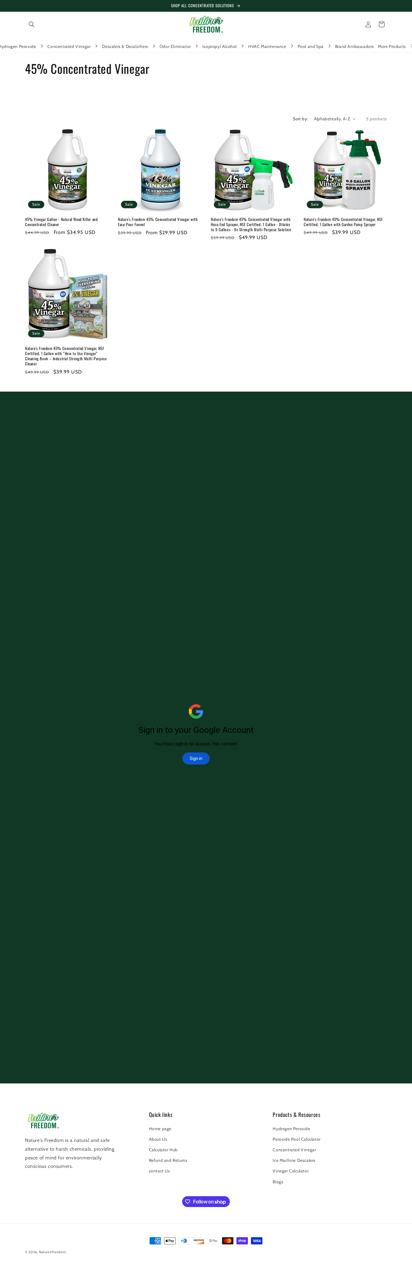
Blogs (278, 1181)
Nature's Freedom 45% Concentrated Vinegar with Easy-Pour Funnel (158, 222)
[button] (31, 24)
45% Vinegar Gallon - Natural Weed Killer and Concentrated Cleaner (61, 222)
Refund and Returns (168, 1160)
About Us (158, 1139)
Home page (160, 1128)
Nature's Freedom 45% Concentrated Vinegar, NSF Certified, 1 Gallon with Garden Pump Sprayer (343, 222)
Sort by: (300, 118)
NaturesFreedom (52, 1252)
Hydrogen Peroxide (291, 1128)
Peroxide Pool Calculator (296, 1139)
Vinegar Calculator (291, 1171)
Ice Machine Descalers (294, 1160)
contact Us (159, 1171)
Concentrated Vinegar (294, 1149)
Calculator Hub (163, 1149)
